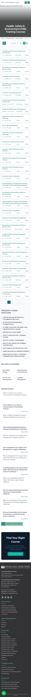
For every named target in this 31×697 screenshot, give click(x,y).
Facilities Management (21, 378)
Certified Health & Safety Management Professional (13, 51)
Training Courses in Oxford (8, 641)
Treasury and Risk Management (9, 612)
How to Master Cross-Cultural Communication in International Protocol (13, 407)
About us (3, 624)
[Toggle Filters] (4, 43)
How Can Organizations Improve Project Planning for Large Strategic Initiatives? (15, 492)
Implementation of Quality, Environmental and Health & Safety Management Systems (15, 184)
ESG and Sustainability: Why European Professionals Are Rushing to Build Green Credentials (15, 514)
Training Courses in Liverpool (8, 643)
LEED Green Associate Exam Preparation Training (14, 158)
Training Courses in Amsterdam (9, 651)
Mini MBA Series (5, 673)
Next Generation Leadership (8, 607)
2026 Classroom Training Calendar (10, 682)
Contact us (4, 622)
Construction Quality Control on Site (13, 142)
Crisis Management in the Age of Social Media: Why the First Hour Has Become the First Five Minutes (15, 469)
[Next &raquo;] (22, 302)
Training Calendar (5, 636)
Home (2, 38)
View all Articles (14, 524)
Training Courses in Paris (7, 649)
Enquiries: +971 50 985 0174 (8, 589)
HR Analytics (4, 614)
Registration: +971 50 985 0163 (9, 591)
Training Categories (10, 38)
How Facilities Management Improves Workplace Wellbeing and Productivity (15, 428)
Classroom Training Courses (8, 667)
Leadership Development (7, 605)
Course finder (4, 634)
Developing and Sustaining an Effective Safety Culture (13, 68)
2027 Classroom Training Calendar (10, 686)
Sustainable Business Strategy (8, 610)
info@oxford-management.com (9, 593)
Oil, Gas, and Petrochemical (7, 378)
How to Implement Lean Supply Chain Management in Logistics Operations (14, 448)
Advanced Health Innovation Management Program (14, 253)
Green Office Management (10, 125)
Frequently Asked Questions (8, 653)
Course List (4, 659)
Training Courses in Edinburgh (9, 645)
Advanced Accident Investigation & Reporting (12, 117)
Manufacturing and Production (22, 371)
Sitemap (3, 657)
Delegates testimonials (7, 655)
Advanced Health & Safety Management (14, 60)
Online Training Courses (7, 669)
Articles (3, 626)
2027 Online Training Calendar (9, 688)
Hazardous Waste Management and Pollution (12, 150)
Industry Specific (19, 38)
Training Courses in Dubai (7, 647)
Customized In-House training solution (11, 671)
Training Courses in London (8, 638)
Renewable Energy (6, 371)
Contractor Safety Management (11, 92)
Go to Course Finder (15, 554)
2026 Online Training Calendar (9, 684)
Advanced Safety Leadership (11, 76)
